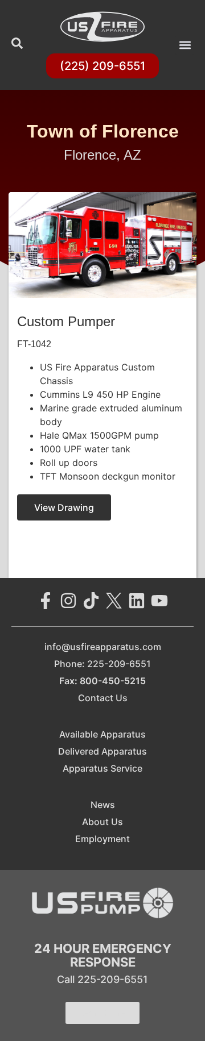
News (103, 804)
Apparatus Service (102, 768)
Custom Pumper (66, 321)
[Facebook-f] (45, 600)
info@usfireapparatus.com (102, 646)
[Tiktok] (91, 600)
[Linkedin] (136, 600)
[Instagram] (68, 600)
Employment (102, 838)
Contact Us (103, 697)
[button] (184, 45)
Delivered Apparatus (102, 751)
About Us (102, 821)
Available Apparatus (102, 734)
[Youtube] (159, 600)
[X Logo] (113, 600)
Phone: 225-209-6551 (102, 663)
